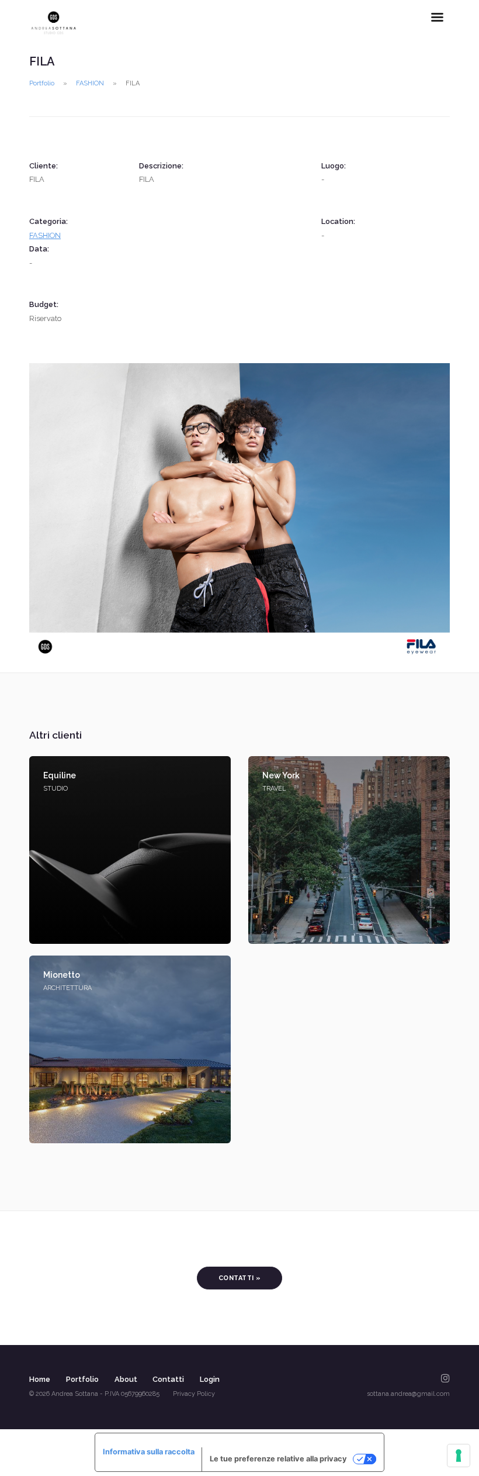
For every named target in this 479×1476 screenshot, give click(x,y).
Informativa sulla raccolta (149, 1451)
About (125, 1379)
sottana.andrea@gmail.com (408, 1394)
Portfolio (41, 83)
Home (39, 1379)
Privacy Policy (194, 1394)
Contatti (168, 1379)
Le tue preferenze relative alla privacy (278, 1458)
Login (210, 1379)
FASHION (90, 83)
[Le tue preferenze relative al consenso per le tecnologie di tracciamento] (458, 1455)
